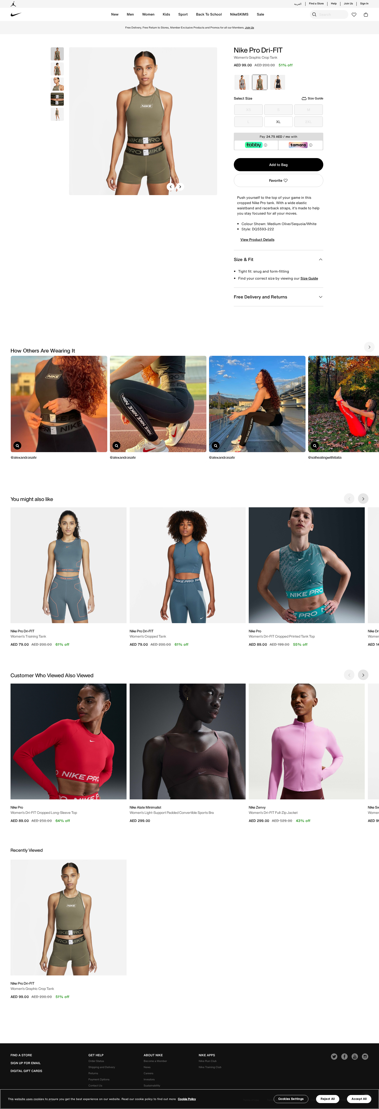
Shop (226, 27)
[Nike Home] (16, 14)
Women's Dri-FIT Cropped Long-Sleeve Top (44, 812)
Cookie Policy (187, 1099)
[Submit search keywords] (314, 14)
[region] (189, 1099)
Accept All (359, 1099)
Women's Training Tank (28, 636)
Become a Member (155, 1061)
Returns (93, 1073)
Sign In (364, 3)
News (147, 1067)
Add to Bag (278, 164)
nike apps (207, 1055)
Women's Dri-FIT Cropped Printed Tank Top (282, 636)
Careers (148, 1073)
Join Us (348, 3)
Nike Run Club (207, 1061)
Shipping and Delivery (101, 1067)
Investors (149, 1079)
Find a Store (316, 3)
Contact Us (95, 1085)
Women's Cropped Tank (148, 636)
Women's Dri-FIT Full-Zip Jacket (273, 812)
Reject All (328, 1099)
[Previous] (171, 187)
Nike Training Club (210, 1067)
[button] (115, 14)
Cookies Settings (291, 1099)
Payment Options (98, 1079)
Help (334, 3)
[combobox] (329, 14)
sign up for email (26, 1063)
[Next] (180, 187)
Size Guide (309, 278)
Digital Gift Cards (26, 1071)
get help (96, 1055)
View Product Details (257, 239)
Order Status (96, 1061)
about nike (153, 1055)
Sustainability (152, 1085)
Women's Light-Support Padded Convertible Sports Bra (172, 812)
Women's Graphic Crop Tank (32, 988)
